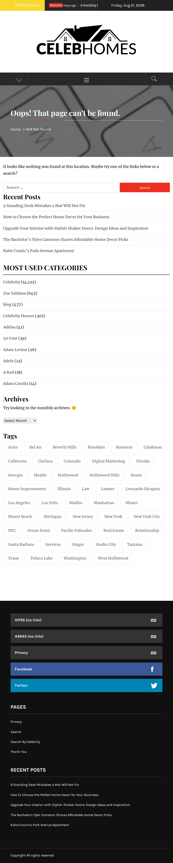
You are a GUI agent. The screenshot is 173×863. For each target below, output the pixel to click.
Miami (132, 502)
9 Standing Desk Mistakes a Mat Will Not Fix (44, 205)
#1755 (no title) (28, 620)
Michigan (52, 516)
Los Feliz (50, 502)
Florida (143, 461)
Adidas (9, 327)
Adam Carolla (15, 383)
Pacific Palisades (76, 530)
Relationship (147, 530)
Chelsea (45, 461)
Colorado (72, 461)
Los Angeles (19, 502)
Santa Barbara (21, 544)
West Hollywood (113, 558)
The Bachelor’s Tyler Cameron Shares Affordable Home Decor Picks (65, 239)
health (40, 475)
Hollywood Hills (104, 475)
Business (124, 447)
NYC (12, 530)
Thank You (19, 752)
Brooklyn (96, 447)
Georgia (15, 475)
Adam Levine (15, 349)
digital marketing (108, 461)
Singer (78, 544)
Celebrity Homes (18, 315)
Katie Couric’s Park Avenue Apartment (38, 250)
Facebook (23, 669)
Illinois (64, 488)
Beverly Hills (64, 447)
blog (7, 304)
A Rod (8, 372)
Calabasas (153, 447)
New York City (147, 516)
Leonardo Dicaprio (143, 488)
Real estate (113, 530)
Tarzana (134, 544)
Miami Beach (20, 516)
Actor (13, 447)
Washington (75, 558)
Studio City (106, 544)
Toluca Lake (41, 558)
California (17, 461)
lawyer (107, 488)
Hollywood (68, 475)
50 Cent (10, 338)
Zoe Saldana (14, 293)
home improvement (27, 488)
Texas (13, 558)
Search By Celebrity (25, 742)
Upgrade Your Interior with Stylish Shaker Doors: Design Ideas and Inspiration (75, 228)
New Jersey (83, 516)
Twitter (21, 685)
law (85, 488)
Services (53, 544)
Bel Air (35, 447)
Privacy (21, 652)
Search (16, 732)
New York (113, 516)
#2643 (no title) (29, 636)
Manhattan (104, 502)
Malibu (75, 502)
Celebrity (11, 282)
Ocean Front (38, 530)
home (136, 475)
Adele (8, 360)
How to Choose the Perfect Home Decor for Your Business (56, 216)
